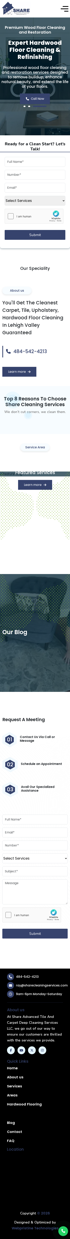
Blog (11, 1122)
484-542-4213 (29, 351)
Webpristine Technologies (35, 1228)
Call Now (37, 98)
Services (14, 1086)
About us (15, 1077)
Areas (12, 1095)
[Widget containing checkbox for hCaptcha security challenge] (34, 216)
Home (12, 1068)
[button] (64, 9)
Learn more (17, 371)
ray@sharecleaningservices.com (42, 985)
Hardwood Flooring (24, 1104)
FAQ (10, 1140)
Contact (14, 1131)
